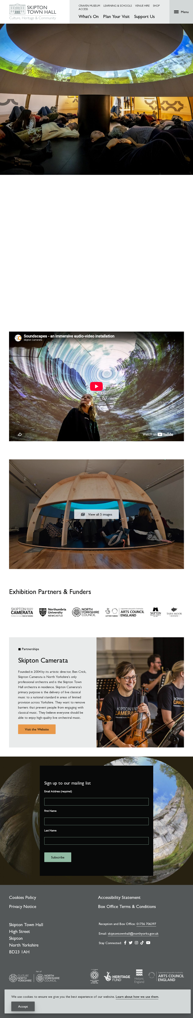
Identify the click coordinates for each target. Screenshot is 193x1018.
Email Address (58, 791)
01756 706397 (146, 924)
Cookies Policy (22, 897)
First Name (50, 810)
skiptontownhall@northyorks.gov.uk (133, 933)
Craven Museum (89, 5)
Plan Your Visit (116, 16)
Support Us (144, 16)
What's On (89, 16)
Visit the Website (37, 729)
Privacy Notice (22, 906)
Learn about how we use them (137, 997)
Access (83, 9)
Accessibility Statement (119, 897)
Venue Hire (142, 5)
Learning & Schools (117, 5)
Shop (156, 5)
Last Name (50, 830)
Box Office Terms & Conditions (127, 906)
